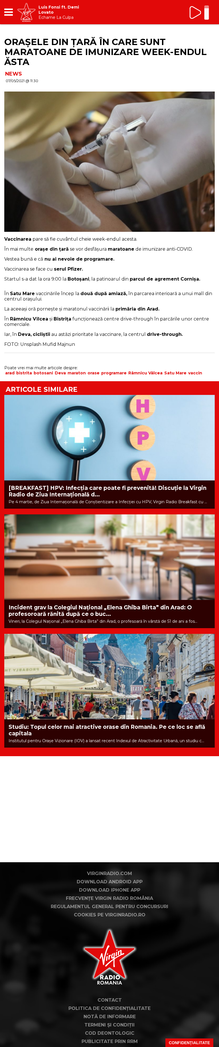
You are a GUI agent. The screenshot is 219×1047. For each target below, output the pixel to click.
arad (10, 373)
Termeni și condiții (109, 1025)
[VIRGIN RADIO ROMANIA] (26, 12)
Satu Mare (175, 373)
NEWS (13, 74)
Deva (60, 373)
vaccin (195, 373)
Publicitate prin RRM (110, 1041)
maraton (77, 373)
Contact (110, 1000)
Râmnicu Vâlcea (145, 373)
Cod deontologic (109, 1033)
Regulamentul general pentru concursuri (109, 906)
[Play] (195, 12)
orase (94, 373)
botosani (43, 373)
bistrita (24, 373)
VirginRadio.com (109, 873)
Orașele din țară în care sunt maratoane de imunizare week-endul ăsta (105, 51)
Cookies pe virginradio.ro (109, 915)
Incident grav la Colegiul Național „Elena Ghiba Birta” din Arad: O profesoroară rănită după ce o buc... (100, 610)
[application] (200, 12)
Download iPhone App (109, 890)
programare (114, 373)
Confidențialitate (189, 1042)
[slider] (206, 13)
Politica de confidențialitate (109, 1008)
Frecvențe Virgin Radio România (109, 898)
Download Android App (110, 881)
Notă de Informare (110, 1016)
